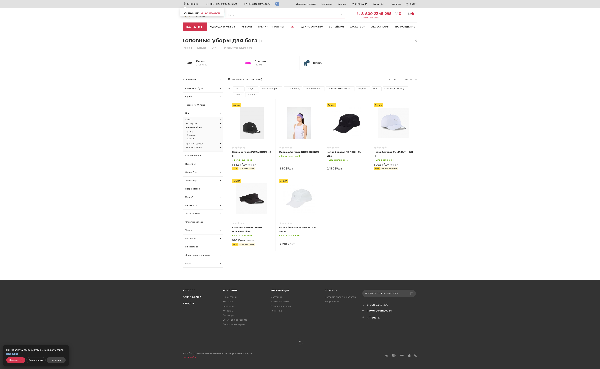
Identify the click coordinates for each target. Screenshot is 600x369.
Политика (276, 310)
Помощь (331, 290)
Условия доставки (280, 306)
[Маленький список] (390, 79)
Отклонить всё (35, 360)
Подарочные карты (234, 324)
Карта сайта (190, 357)
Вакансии (228, 306)
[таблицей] (416, 79)
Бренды (188, 303)
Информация (280, 290)
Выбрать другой (212, 13)
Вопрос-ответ (332, 301)
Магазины (276, 297)
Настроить (56, 360)
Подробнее (12, 353)
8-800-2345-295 (376, 13)
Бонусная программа (235, 320)
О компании (230, 297)
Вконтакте (277, 4)
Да (202, 13)
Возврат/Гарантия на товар (340, 297)
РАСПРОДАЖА (192, 297)
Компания (230, 290)
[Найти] (341, 15)
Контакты (228, 310)
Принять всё (15, 360)
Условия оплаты (279, 301)
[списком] (411, 79)
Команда (228, 301)
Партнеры (228, 315)
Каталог (189, 290)
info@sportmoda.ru (259, 3)
